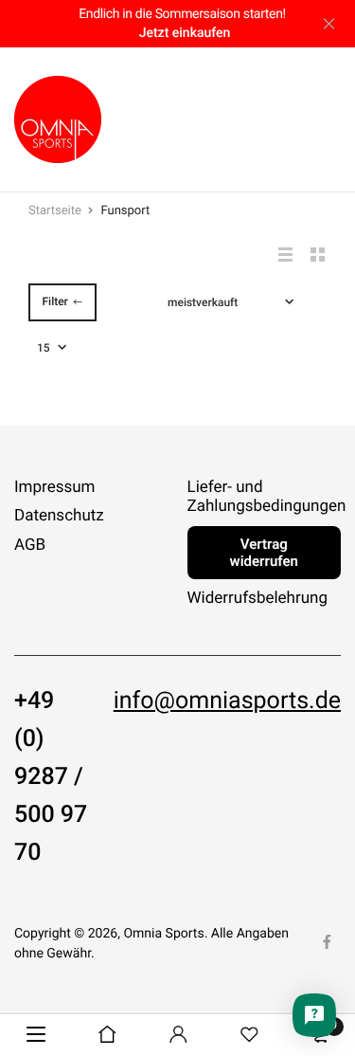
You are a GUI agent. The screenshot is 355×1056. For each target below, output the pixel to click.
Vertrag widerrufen (264, 553)
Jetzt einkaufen (185, 33)
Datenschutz (59, 516)
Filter (54, 301)
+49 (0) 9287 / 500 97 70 (50, 777)
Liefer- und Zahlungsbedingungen (266, 497)
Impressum (55, 487)
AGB (29, 545)
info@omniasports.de (227, 702)
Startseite (54, 211)
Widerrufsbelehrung (257, 598)
